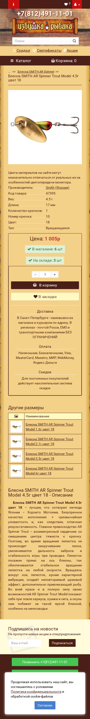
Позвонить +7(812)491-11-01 (45, 662)
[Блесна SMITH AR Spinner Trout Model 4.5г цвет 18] (45, 127)
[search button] (74, 41)
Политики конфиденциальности (36, 691)
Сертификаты (49, 50)
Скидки (23, 50)
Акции (72, 50)
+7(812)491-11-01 (45, 14)
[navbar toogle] (13, 4)
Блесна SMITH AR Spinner (36, 71)
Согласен (45, 705)
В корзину (48, 285)
